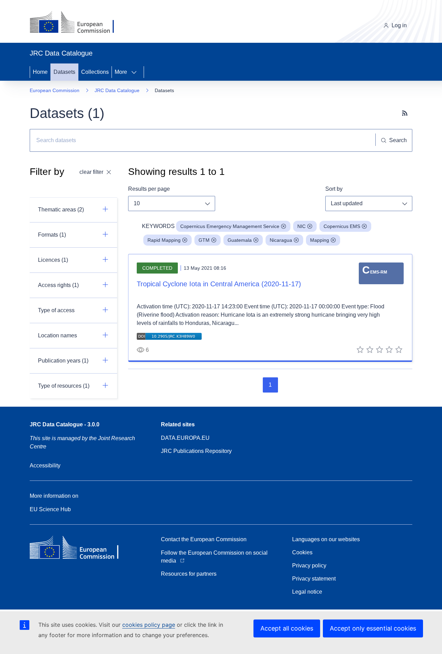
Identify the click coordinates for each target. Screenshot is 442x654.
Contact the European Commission (204, 539)
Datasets (64, 72)
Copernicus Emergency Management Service (229, 226)
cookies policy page (148, 624)
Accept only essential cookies (373, 628)
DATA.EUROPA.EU (185, 438)
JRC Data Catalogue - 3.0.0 (64, 424)
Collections (95, 72)
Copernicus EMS (342, 226)
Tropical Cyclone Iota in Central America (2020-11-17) (219, 284)
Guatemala (240, 240)
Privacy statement (314, 579)
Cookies (302, 552)
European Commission (54, 90)
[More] (136, 72)
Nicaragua (281, 240)
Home (40, 72)
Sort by (334, 189)
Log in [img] (399, 25)
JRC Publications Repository (196, 451)
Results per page (149, 189)
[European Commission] (77, 22)
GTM (204, 240)
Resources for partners (189, 574)
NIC (301, 226)
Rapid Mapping (164, 240)
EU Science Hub (50, 509)
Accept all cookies (286, 628)
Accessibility (45, 465)
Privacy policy (309, 565)
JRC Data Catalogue (117, 90)
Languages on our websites (326, 539)
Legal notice (307, 592)
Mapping (319, 240)
